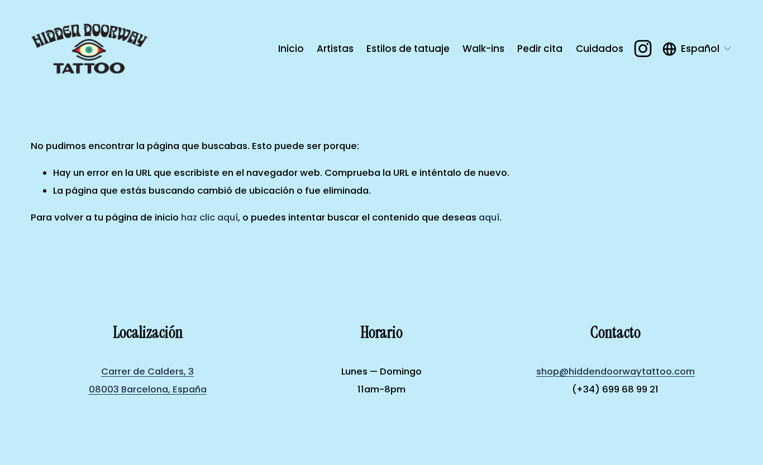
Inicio (291, 48)
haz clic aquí (209, 217)
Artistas (335, 48)
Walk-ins (483, 48)
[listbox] (697, 48)
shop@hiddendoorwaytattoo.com (615, 371)
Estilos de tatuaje (408, 48)
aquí (489, 217)
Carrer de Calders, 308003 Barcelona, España (148, 380)
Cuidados (599, 48)
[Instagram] (643, 48)
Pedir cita (539, 48)
